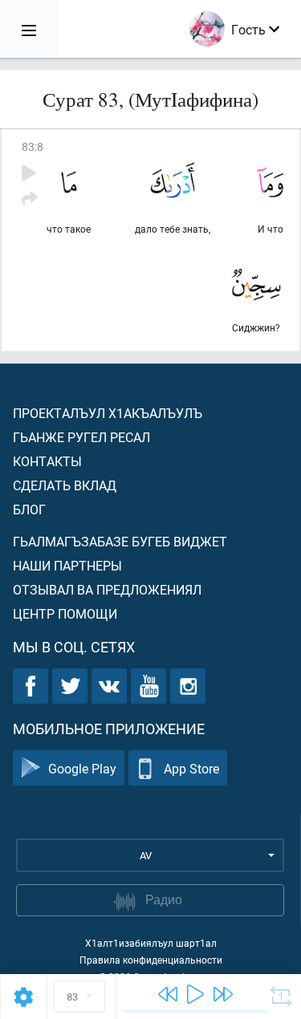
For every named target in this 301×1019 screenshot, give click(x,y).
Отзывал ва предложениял (107, 589)
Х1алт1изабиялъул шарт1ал (151, 942)
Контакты (47, 461)
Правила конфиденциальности (150, 959)
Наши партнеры (67, 565)
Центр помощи (65, 613)
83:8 (32, 146)
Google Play (82, 768)
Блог (29, 509)
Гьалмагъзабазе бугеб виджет (120, 541)
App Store (191, 768)
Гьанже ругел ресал (81, 436)
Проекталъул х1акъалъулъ (107, 412)
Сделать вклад (64, 485)
